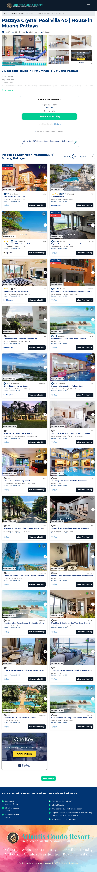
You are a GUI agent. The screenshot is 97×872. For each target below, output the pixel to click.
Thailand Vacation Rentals (12, 816)
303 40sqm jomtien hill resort (16, 291)
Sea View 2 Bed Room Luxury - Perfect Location (24, 623)
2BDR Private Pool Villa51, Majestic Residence (70, 528)
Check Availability (49, 116)
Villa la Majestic (57, 196)
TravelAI (47, 863)
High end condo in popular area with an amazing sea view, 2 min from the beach (72, 814)
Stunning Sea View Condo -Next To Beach (68, 339)
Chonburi (37, 13)
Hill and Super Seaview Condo (16, 386)
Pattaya (47, 13)
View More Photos (12, 62)
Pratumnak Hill (58, 13)
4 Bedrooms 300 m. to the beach (18, 433)
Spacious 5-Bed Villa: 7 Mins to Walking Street (70, 433)
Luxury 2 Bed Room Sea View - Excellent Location (72, 575)
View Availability (36, 205)
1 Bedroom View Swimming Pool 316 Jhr (20, 339)
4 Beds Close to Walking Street (17, 481)
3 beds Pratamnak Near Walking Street (67, 386)
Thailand (28, 13)
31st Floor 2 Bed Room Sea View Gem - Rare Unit (71, 623)
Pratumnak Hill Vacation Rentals (12, 802)
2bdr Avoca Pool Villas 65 (14, 196)
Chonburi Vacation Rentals (12, 809)
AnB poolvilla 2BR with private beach (19, 244)
